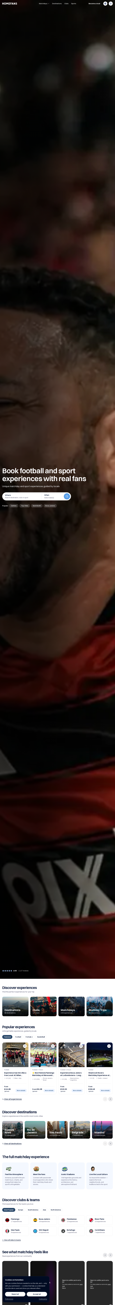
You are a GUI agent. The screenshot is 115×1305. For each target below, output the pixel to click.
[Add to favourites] (25, 1046)
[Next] (110, 1099)
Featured (7, 1037)
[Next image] (26, 1054)
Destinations (57, 4)
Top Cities (24, 506)
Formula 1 (29, 1037)
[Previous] (105, 1099)
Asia (44, 1210)
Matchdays (43, 4)
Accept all (37, 1294)
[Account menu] (111, 4)
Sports (73, 4)
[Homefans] (9, 4)
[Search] (67, 496)
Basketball (41, 1037)
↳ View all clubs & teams (11, 1240)
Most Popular (8, 1210)
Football (18, 1037)
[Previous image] (4, 1054)
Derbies (14, 506)
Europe (20, 1210)
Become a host (94, 4)
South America (33, 1210)
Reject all (15, 1294)
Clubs (66, 4)
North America (56, 1210)
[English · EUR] (105, 4)
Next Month (37, 506)
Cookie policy (43, 1299)
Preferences (9, 1299)
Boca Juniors (50, 506)
